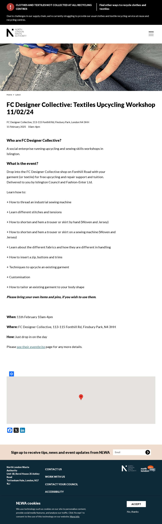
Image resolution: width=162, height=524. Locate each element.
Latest (18, 94)
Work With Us (55, 476)
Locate (11, 373)
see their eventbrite (31, 347)
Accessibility (54, 491)
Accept (136, 504)
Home (9, 94)
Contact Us (53, 469)
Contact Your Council (61, 484)
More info (74, 516)
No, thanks (133, 511)
